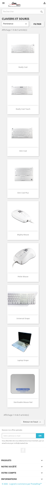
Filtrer (37, 24)
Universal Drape (23, 318)
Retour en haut (32, 422)
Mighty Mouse (23, 234)
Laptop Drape (23, 360)
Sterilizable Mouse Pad (23, 402)
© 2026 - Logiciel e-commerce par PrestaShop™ (22, 484)
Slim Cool (23, 151)
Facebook (23, 450)
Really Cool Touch (23, 109)
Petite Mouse (23, 276)
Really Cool (23, 67)
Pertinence (15, 23)
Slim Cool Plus (23, 193)
